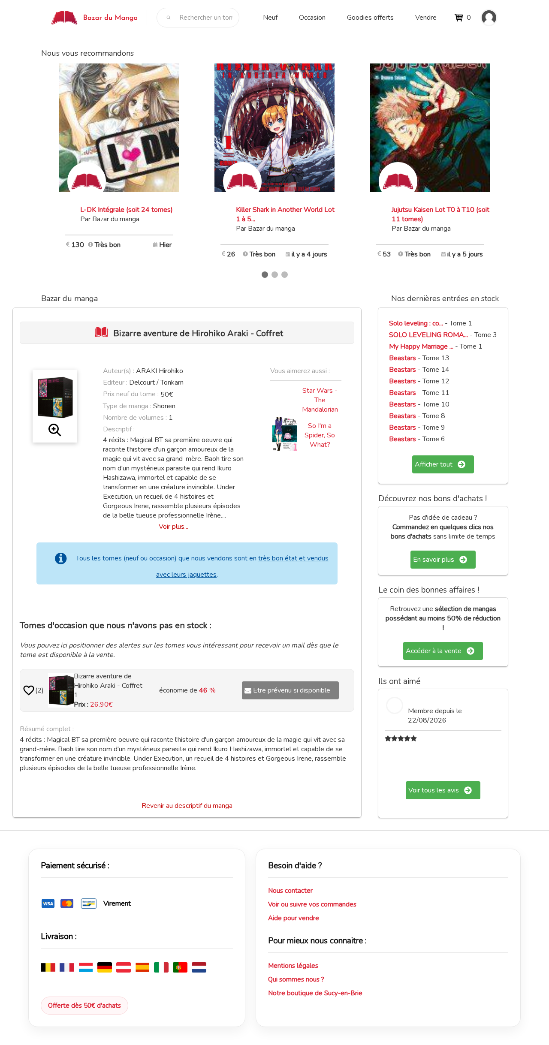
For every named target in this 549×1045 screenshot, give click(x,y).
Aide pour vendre (293, 918)
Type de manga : (127, 406)
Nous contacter (290, 890)
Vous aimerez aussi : (300, 371)
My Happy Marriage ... (421, 346)
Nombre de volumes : (135, 417)
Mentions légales (293, 965)
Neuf (270, 17)
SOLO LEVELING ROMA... (428, 335)
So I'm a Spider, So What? (320, 435)
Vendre (426, 17)
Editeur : (115, 382)
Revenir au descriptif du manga (187, 805)
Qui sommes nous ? (296, 979)
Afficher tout (433, 464)
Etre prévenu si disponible (291, 690)
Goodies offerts (370, 17)
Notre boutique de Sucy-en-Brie (315, 993)
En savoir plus (433, 559)
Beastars (402, 358)
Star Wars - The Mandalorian (320, 400)
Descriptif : (119, 429)
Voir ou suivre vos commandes (312, 904)
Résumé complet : (47, 729)
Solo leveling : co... (416, 323)
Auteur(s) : (118, 371)
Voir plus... (173, 526)
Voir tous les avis (433, 790)
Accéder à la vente (434, 651)
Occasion (312, 17)
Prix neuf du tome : (131, 394)
